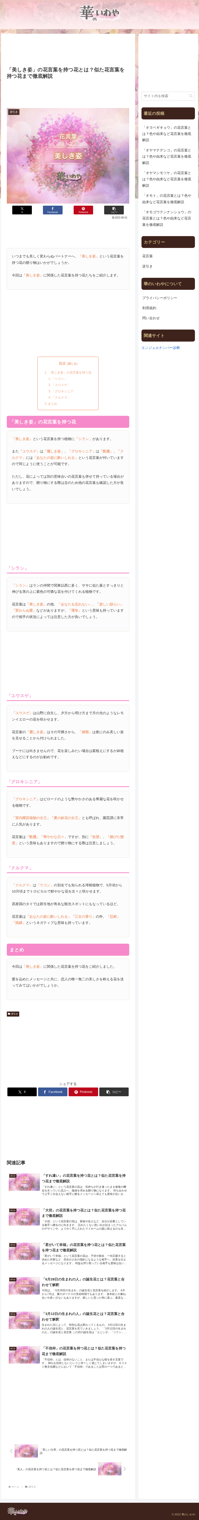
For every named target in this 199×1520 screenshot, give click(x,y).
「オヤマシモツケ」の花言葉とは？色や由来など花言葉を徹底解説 (166, 179)
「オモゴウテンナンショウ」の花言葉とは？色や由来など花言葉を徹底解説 (166, 218)
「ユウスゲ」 (61, 385)
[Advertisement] (68, 50)
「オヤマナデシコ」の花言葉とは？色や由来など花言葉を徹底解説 (166, 156)
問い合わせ (151, 318)
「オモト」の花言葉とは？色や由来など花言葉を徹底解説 (166, 199)
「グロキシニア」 (64, 391)
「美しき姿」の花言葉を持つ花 (69, 372)
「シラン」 (59, 378)
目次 (62, 363)
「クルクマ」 (61, 397)
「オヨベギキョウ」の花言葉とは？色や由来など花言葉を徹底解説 (166, 134)
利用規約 (149, 308)
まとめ (52, 403)
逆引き (14, 1013)
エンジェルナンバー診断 (160, 348)
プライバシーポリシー (159, 298)
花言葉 (147, 256)
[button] (114, 210)
